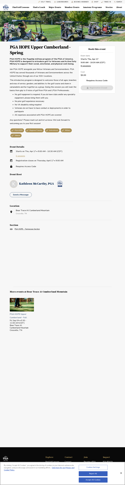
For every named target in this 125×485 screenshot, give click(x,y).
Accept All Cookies (93, 480)
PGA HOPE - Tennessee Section (27, 229)
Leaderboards (62, 2)
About (119, 7)
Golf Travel (46, 2)
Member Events (72, 7)
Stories (109, 7)
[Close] (121, 473)
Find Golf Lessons (20, 7)
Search (119, 2)
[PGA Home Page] (6, 7)
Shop (95, 2)
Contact (68, 462)
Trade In (106, 2)
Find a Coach (39, 7)
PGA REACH (108, 462)
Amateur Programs (92, 7)
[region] (62, 473)
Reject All (93, 474)
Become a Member (81, 2)
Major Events (55, 7)
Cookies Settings (93, 467)
